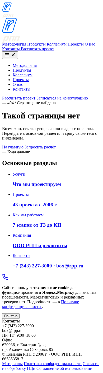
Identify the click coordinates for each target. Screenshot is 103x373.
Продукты (37, 44)
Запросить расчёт (40, 147)
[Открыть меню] (10, 55)
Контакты (11, 49)
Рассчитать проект (37, 49)
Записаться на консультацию (62, 98)
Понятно (10, 316)
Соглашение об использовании (64, 368)
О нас (90, 44)
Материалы (12, 363)
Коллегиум (57, 44)
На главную (13, 147)
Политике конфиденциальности (40, 304)
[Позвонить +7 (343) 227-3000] (5, 278)
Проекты (76, 44)
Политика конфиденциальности (53, 363)
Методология (14, 44)
